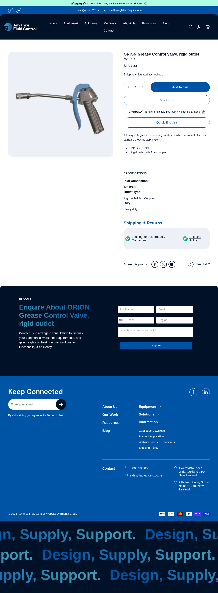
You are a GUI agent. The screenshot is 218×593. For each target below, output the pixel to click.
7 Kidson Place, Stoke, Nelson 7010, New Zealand (194, 486)
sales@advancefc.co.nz (146, 475)
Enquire (156, 345)
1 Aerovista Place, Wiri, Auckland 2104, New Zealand (193, 471)
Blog (106, 431)
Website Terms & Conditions (157, 442)
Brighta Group (68, 513)
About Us (109, 407)
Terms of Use (55, 415)
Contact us (139, 240)
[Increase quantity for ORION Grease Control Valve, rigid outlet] (144, 87)
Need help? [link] (203, 264)
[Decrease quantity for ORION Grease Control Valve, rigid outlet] (128, 87)
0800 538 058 (140, 468)
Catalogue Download (152, 430)
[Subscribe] (61, 404)
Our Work (110, 415)
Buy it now (167, 100)
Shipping (129, 74)
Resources (111, 423)
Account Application (151, 436)
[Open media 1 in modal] (60, 104)
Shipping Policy (195, 238)
